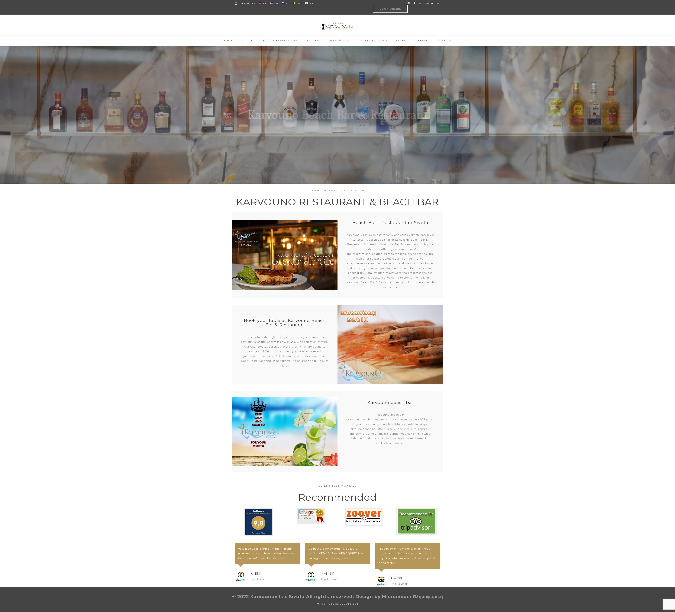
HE (311, 3)
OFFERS (421, 40)
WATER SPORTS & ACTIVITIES (383, 40)
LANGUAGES (247, 3)
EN (264, 3)
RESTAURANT (340, 40)
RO (300, 3)
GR (276, 3)
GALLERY (314, 40)
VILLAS (247, 40)
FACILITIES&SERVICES (280, 40)
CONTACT (444, 40)
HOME (228, 40)
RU (288, 3)
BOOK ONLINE (390, 8)
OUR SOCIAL (432, 3)
